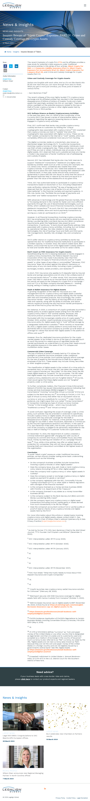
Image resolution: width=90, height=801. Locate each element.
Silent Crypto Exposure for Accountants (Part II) (54, 69)
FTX (60, 62)
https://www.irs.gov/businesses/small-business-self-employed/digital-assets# (52, 613)
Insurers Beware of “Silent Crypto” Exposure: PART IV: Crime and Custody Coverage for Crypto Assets (44, 37)
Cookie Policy (71, 798)
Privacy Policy (60, 798)
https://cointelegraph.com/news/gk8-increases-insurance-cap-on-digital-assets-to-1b (55, 606)
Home (9, 52)
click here (25, 679)
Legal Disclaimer (82, 798)
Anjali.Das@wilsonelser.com (53, 521)
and (55, 67)
